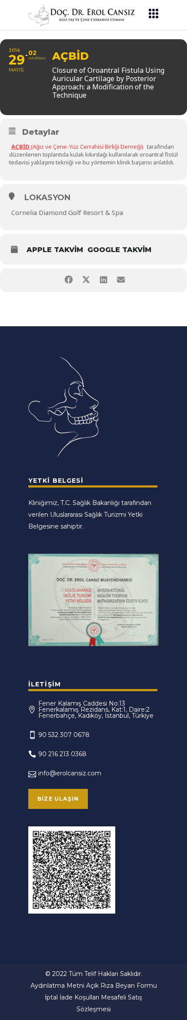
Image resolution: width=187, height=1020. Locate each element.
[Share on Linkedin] (103, 280)
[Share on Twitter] (86, 280)
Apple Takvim (55, 250)
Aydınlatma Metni (57, 985)
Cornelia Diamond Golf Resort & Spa (67, 212)
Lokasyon (47, 197)
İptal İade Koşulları (72, 997)
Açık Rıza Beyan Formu (121, 985)
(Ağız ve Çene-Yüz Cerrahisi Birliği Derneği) (77, 146)
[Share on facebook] (68, 280)
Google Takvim (119, 250)
